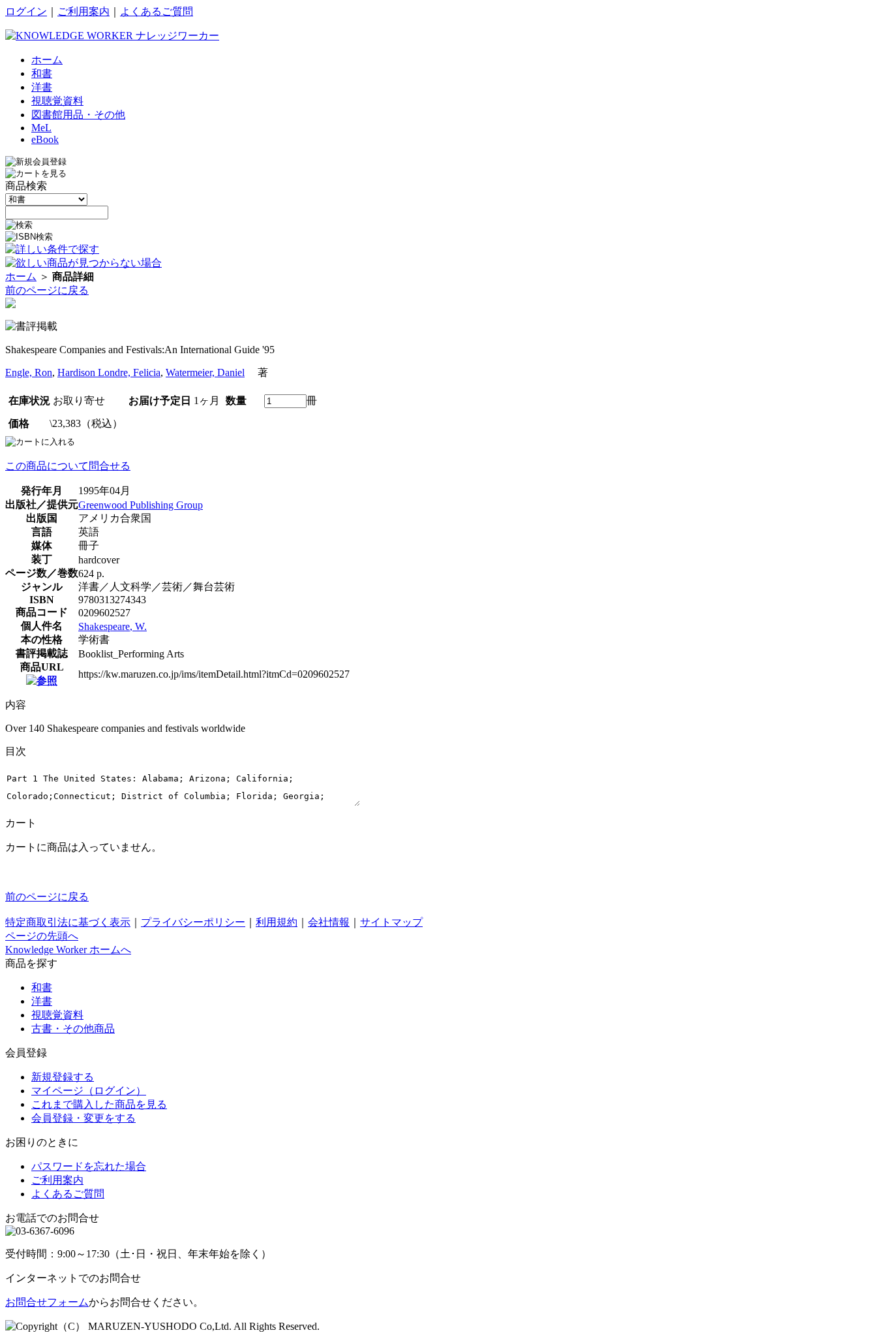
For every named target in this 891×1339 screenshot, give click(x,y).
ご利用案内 (83, 11)
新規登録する (62, 1076)
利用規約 (276, 922)
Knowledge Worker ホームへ (68, 949)
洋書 (41, 1001)
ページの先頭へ (41, 935)
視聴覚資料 (57, 1014)
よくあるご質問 (156, 11)
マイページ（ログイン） (88, 1090)
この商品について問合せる (67, 465)
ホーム (21, 276)
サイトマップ (391, 922)
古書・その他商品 (73, 1028)
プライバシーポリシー (193, 922)
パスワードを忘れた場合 (88, 1166)
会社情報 (329, 922)
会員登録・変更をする (83, 1118)
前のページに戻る (47, 290)
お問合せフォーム (47, 1302)
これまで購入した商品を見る (99, 1104)
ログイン (26, 11)
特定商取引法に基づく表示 (67, 922)
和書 (41, 987)
